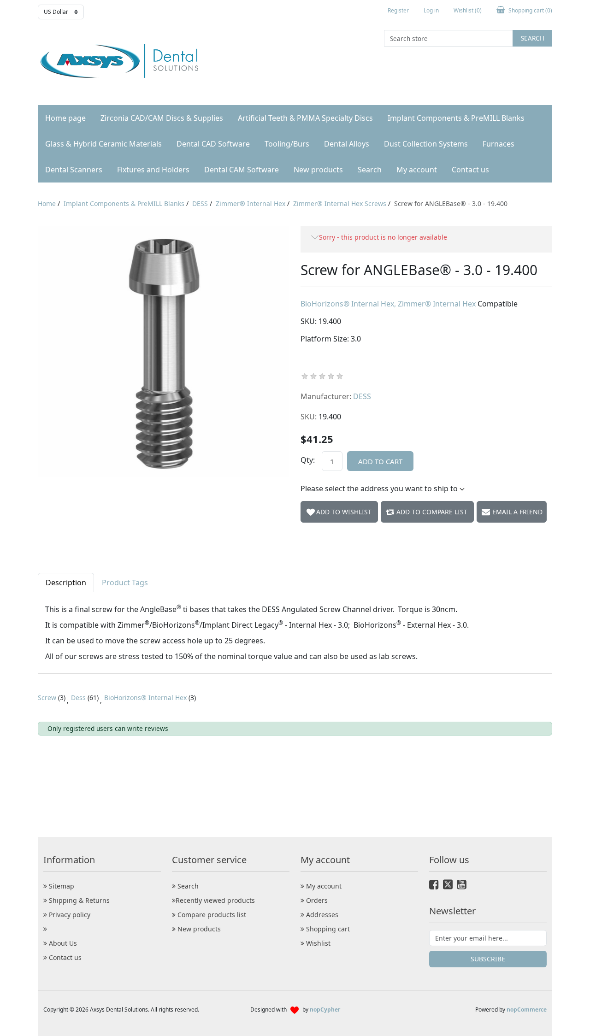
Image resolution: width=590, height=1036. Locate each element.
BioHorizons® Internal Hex (348, 304)
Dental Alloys (346, 144)
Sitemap (60, 886)
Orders (316, 900)
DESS (362, 396)
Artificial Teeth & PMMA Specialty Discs (305, 118)
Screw (47, 697)
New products (318, 170)
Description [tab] (66, 582)
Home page (65, 118)
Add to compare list (431, 511)
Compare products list (211, 914)
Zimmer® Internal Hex (438, 304)
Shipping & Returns (78, 900)
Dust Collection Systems (426, 144)
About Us (62, 943)
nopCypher (325, 1009)
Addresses (321, 914)
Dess (78, 697)
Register (398, 10)
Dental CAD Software (213, 144)
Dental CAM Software (241, 170)
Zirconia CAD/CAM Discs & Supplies (161, 118)
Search (532, 38)
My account (416, 170)
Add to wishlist (344, 511)
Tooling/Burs (287, 144)
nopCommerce (527, 1009)
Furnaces (498, 144)
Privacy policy (68, 914)
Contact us (470, 170)
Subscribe (488, 958)
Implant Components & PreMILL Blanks (456, 118)
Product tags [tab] (125, 582)
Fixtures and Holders (153, 170)
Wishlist (317, 943)
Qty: (308, 460)
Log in (431, 10)
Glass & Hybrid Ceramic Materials (103, 144)
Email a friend (517, 511)
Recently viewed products (215, 900)
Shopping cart (327, 928)
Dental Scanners (73, 170)
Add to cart (380, 461)
